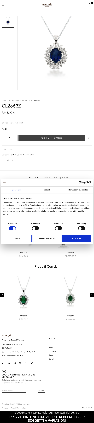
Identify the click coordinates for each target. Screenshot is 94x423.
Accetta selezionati (47, 238)
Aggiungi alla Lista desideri (89, 138)
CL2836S (23, 316)
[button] (89, 4)
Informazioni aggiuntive (56, 177)
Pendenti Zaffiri (27, 100)
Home (4, 100)
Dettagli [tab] (47, 190)
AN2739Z (23, 253)
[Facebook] (12, 160)
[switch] (35, 228)
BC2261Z (70, 253)
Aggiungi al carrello (52, 138)
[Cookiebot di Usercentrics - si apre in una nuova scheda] (80, 183)
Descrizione (33, 177)
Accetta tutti (77, 238)
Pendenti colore (13, 100)
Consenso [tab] (16, 190)
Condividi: (6, 160)
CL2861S (70, 316)
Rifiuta (17, 238)
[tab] (33, 177)
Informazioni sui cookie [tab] (78, 190)
